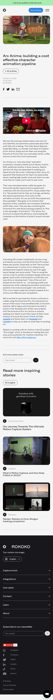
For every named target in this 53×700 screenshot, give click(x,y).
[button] (12, 559)
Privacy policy (8, 689)
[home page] (4, 10)
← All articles (11, 71)
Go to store (36, 10)
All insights (10, 383)
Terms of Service (9, 685)
